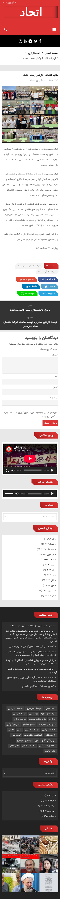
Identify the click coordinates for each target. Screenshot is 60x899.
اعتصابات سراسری (15, 708)
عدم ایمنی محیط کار (47, 724)
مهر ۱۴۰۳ (50, 585)
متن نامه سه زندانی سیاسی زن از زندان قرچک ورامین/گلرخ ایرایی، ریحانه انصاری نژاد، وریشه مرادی (31, 653)
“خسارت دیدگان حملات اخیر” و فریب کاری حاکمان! (31, 646)
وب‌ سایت (54, 398)
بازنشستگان (50, 735)
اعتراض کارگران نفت (47, 271)
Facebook (50, 279)
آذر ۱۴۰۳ (50, 575)
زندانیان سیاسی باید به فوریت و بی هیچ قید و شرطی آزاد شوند (32, 670)
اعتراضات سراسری (34, 708)
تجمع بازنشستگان (47, 745)
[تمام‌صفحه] (7, 470)
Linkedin (33, 286)
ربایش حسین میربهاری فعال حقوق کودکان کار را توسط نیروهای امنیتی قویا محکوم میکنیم (31, 662)
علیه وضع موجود (48, 713)
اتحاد (31, 12)
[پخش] (52, 470)
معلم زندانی (14, 745)
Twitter (51, 286)
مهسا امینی (51, 708)
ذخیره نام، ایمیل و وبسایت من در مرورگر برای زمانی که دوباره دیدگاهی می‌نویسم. (31, 414)
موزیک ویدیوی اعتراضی (27, 740)
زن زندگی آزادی (49, 740)
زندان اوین (16, 735)
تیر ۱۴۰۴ (50, 539)
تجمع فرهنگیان (32, 729)
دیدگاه (55, 355)
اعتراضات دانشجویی (33, 735)
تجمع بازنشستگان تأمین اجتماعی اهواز (30, 310)
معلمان (11, 729)
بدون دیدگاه (35, 80)
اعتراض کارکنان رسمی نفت (29, 266)
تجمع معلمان (28, 724)
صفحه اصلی (51, 53)
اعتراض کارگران (13, 724)
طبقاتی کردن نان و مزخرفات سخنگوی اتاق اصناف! (32, 626)
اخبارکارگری (34, 53)
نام (56, 376)
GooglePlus (28, 279)
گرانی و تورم (50, 751)
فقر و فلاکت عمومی (37, 719)
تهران (19, 729)
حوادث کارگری (20, 719)
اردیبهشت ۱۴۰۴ (47, 549)
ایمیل (55, 387)
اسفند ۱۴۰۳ (49, 559)
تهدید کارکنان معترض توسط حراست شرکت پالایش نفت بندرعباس (30, 324)
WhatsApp (30, 293)
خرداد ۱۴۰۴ (49, 544)
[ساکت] (13, 470)
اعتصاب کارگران (49, 729)
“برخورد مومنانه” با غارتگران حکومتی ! (37, 686)
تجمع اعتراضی (19, 713)
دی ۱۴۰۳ (50, 570)
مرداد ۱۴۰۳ (49, 595)
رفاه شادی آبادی (29, 745)
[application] (30, 459)
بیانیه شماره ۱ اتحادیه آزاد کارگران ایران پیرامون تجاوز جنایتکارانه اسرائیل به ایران (32, 679)
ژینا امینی (33, 713)
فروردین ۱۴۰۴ (48, 554)
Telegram (50, 293)
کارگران (52, 719)
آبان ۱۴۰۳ (50, 580)
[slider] (9, 493)
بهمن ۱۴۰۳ (49, 565)
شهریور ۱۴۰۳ (48, 590)
